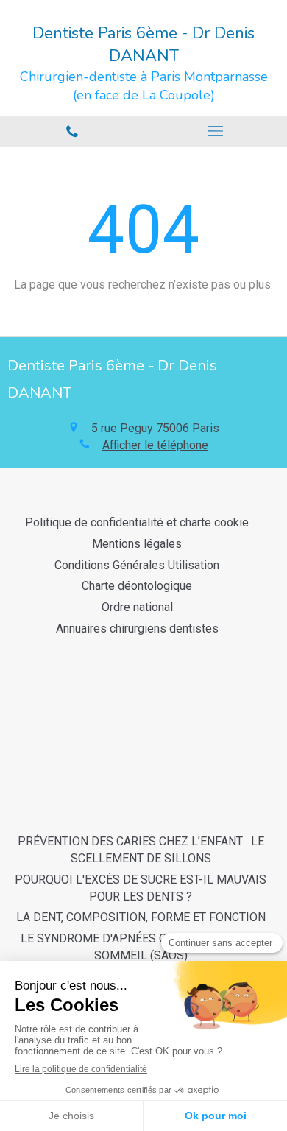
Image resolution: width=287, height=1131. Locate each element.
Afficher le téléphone (155, 445)
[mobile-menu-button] (215, 131)
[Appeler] (72, 131)
